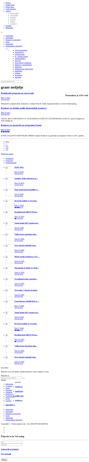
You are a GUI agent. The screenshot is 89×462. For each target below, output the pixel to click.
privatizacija (19, 52)
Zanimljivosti (10, 397)
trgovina (18, 61)
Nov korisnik (6, 454)
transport (18, 77)
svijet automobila (21, 50)
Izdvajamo (9, 384)
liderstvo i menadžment (23, 65)
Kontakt (8, 26)
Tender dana (10, 5)
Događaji (9, 390)
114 (7, 148)
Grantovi (13, 24)
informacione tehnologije (24, 69)
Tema (8, 388)
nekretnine (9, 44)
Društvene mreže (7, 154)
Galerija (8, 401)
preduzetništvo (20, 59)
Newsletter (14, 15)
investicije (18, 75)
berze (8, 42)
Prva (7, 142)
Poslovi (13, 19)
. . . (7, 48)
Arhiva (8, 11)
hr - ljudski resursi (21, 57)
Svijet (8, 399)
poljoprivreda (20, 54)
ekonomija (9, 36)
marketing (18, 71)
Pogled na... (10, 394)
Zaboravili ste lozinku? (10, 449)
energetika (9, 38)
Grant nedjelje (11, 9)
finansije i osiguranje (13, 40)
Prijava (8, 3)
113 (7, 146)
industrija (18, 67)
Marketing (9, 28)
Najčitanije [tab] (9, 159)
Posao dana (10, 7)
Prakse (12, 22)
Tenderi (13, 17)
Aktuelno (9, 392)
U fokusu (9, 386)
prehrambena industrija (14, 46)
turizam (17, 73)
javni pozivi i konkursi (23, 63)
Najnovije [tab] (9, 161)
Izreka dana (14, 13)
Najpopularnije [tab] (11, 163)
